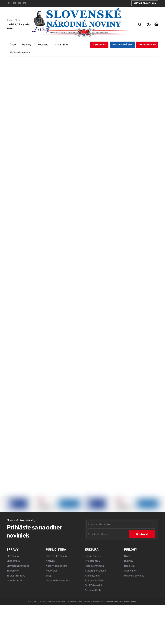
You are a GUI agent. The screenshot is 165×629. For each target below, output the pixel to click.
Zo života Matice (16, 575)
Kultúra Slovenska (95, 570)
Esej (48, 575)
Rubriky (26, 44)
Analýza (50, 560)
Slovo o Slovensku (56, 556)
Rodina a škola (93, 590)
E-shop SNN (99, 44)
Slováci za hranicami (18, 565)
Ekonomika (13, 560)
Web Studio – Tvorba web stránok (121, 601)
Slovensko (13, 556)
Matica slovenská (20, 52)
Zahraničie (13, 570)
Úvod (13, 44)
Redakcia (43, 44)
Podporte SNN (147, 44)
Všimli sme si (14, 580)
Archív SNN (61, 44)
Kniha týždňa (92, 575)
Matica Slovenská (145, 3)
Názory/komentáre (56, 565)
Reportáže (52, 570)
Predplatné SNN (122, 44)
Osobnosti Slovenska (58, 580)
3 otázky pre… (93, 556)
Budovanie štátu (94, 580)
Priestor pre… (93, 560)
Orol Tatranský (93, 585)
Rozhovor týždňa (94, 565)
